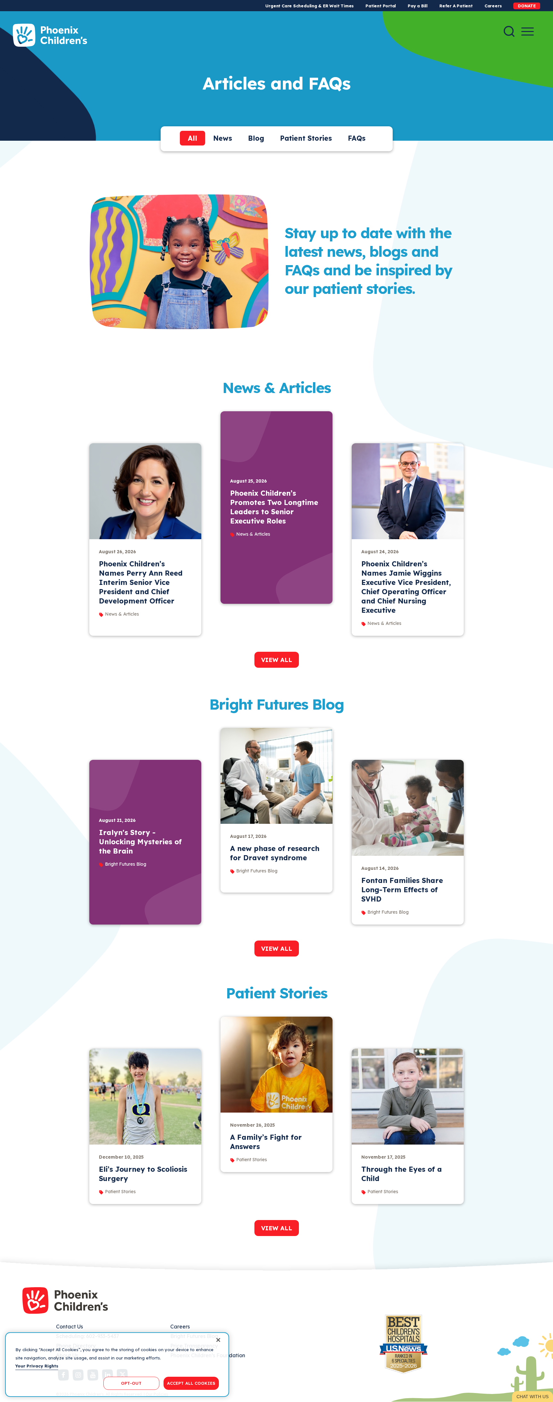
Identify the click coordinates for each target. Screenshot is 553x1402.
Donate (527, 5)
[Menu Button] (527, 31)
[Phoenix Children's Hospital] (50, 35)
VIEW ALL (276, 660)
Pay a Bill (418, 5)
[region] (117, 1364)
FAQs (356, 138)
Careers (493, 5)
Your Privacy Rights (36, 1365)
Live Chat (532, 1396)
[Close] (218, 1340)
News (222, 138)
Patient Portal (380, 5)
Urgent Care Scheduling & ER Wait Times (309, 5)
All (192, 138)
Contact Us (69, 1326)
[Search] (509, 31)
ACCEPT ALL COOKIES (191, 1382)
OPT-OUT (131, 1382)
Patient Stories (306, 138)
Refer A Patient (456, 5)
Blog (256, 138)
